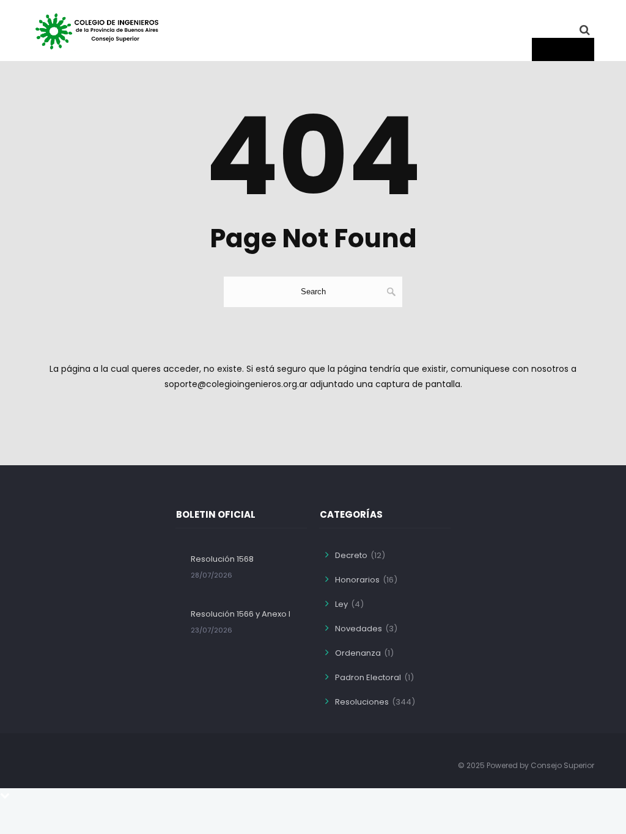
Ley (341, 604)
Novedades (358, 628)
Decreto (351, 555)
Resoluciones (362, 702)
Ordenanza (358, 653)
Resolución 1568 (222, 559)
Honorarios (357, 580)
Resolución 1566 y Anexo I (240, 614)
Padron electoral (368, 677)
